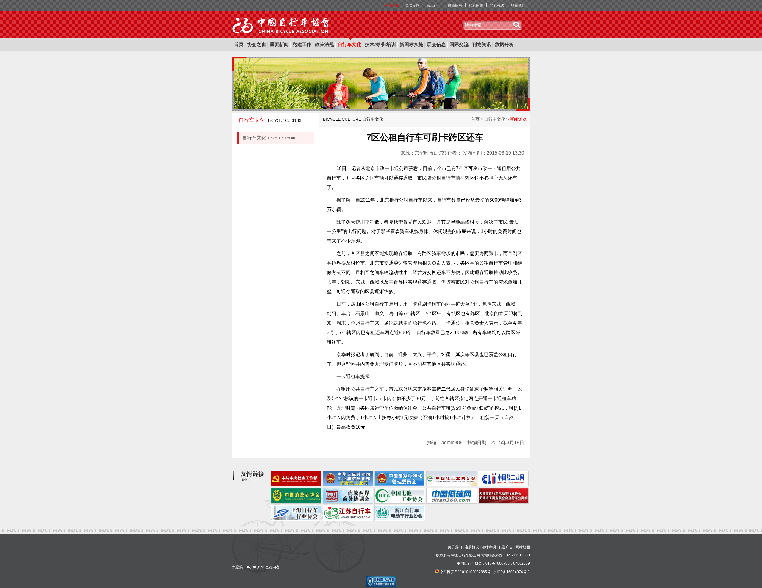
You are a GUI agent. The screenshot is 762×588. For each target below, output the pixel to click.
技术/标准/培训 (380, 44)
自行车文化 (349, 44)
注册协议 (472, 547)
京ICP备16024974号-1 (511, 572)
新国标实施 (411, 44)
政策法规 (324, 44)
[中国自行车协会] (282, 25)
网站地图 (523, 547)
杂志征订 (434, 5)
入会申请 (391, 5)
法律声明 (489, 547)
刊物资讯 (481, 44)
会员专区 (412, 5)
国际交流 (459, 44)
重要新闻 (279, 44)
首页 (238, 44)
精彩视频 (497, 5)
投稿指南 (455, 5)
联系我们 (518, 5)
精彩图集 (476, 5)
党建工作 (301, 44)
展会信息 (436, 44)
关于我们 (455, 547)
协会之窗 (256, 44)
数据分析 (504, 44)
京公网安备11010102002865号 (465, 572)
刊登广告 (506, 547)
